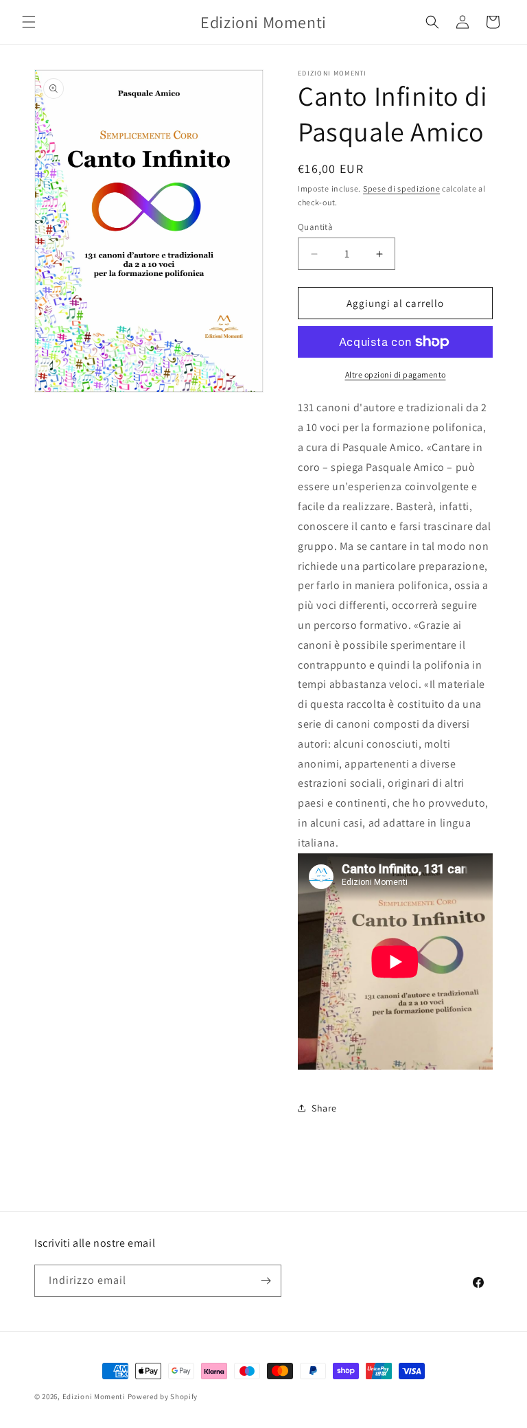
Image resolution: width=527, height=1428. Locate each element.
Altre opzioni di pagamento (395, 374)
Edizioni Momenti (94, 1396)
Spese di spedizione (401, 188)
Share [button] (324, 1108)
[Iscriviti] (265, 1281)
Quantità (315, 227)
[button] (29, 22)
